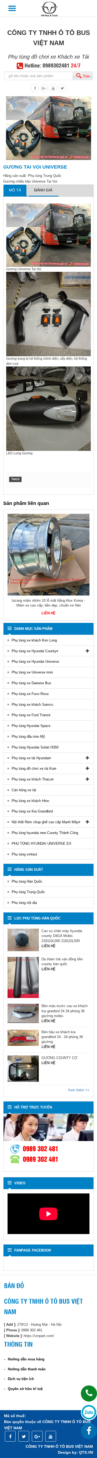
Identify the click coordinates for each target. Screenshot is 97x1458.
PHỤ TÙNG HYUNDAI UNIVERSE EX (41, 844)
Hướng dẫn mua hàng (26, 1359)
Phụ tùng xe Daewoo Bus (31, 683)
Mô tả (15, 190)
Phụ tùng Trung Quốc (28, 892)
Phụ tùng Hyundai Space (31, 726)
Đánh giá (43, 190)
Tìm (86, 76)
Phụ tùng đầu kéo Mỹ (28, 737)
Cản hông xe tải (24, 790)
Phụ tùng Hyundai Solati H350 (35, 747)
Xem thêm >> (78, 1090)
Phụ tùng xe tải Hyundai (30, 758)
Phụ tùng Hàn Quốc (27, 881)
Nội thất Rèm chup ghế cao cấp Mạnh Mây (45, 822)
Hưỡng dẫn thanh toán (27, 1369)
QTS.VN (86, 1452)
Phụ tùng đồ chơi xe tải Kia (33, 769)
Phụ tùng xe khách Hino (30, 801)
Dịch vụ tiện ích (21, 1379)
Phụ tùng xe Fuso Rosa (30, 694)
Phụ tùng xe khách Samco (32, 705)
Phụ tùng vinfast (24, 854)
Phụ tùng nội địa (24, 903)
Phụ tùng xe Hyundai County (34, 651)
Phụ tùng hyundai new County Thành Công (45, 833)
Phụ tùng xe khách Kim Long (34, 640)
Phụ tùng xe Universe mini (32, 672)
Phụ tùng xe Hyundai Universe (35, 662)
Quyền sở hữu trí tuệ (25, 1389)
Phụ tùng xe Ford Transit (31, 715)
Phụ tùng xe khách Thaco (32, 779)
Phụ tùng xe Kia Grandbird (32, 811)
